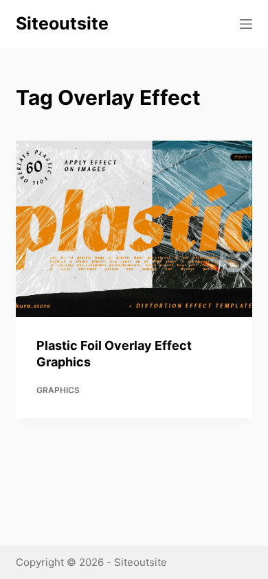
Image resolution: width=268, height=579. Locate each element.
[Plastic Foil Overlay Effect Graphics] (134, 229)
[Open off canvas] (246, 24)
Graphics (58, 390)
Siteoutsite (62, 23)
